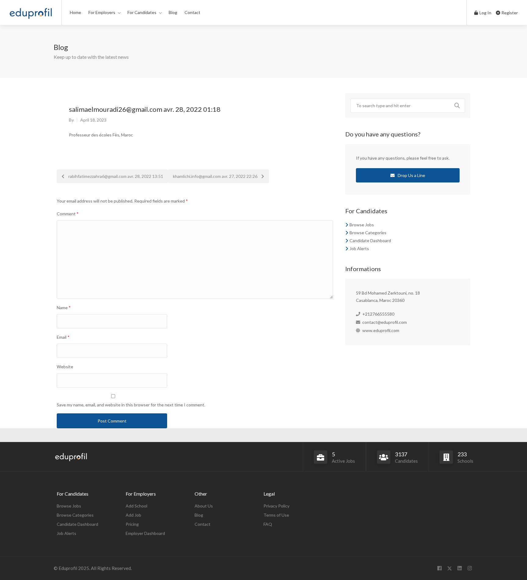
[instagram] (469, 568)
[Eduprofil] (31, 15)
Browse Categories (368, 232)
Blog (173, 12)
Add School (136, 505)
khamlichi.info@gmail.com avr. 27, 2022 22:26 (215, 176)
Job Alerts (359, 248)
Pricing (132, 524)
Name (64, 307)
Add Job (133, 515)
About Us (204, 505)
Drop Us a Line (411, 175)
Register (509, 12)
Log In (485, 12)
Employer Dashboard (145, 533)
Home (75, 12)
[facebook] (439, 568)
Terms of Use (276, 515)
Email (63, 337)
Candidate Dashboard (370, 240)
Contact (192, 12)
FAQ (268, 524)
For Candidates (141, 12)
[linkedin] (459, 568)
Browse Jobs (362, 224)
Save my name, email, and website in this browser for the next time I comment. (131, 404)
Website (65, 366)
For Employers (101, 12)
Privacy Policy (276, 505)
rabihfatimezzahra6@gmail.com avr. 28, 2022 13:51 (115, 176)
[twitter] (449, 568)
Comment (68, 213)
